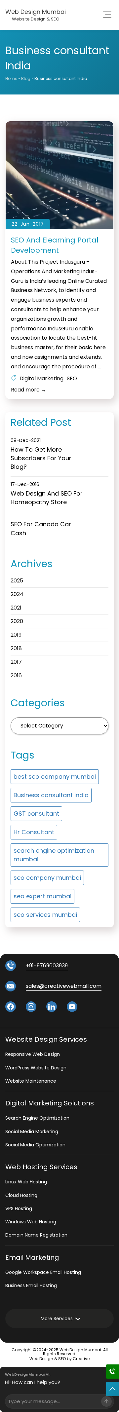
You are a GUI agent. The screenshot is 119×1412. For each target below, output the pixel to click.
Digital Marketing (41, 378)
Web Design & (43, 1358)
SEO (72, 378)
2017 (16, 662)
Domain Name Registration (36, 1235)
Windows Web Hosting (30, 1221)
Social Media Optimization (35, 1144)
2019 (16, 635)
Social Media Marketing (31, 1131)
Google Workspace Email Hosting (43, 1272)
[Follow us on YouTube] (72, 1006)
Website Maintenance (30, 1081)
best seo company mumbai (55, 776)
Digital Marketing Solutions (49, 1103)
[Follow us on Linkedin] (51, 1006)
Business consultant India (51, 795)
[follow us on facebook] (10, 1006)
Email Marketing (32, 1257)
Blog (25, 78)
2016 (16, 675)
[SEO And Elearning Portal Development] (59, 175)
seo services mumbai (45, 914)
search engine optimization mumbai (54, 854)
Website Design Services (46, 1039)
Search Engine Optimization (37, 1118)
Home (11, 78)
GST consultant (36, 813)
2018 (16, 648)
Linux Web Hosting (26, 1181)
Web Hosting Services (41, 1166)
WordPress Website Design (35, 1067)
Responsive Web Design (32, 1054)
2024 (17, 594)
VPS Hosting (18, 1208)
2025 (17, 580)
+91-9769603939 (47, 965)
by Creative (78, 1358)
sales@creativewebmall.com (63, 986)
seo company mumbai (47, 877)
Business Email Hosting (31, 1285)
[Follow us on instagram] (31, 1006)
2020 (17, 621)
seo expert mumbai (42, 896)
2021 (16, 608)
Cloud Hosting (21, 1195)
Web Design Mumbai (35, 12)
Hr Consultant (34, 832)
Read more (28, 389)
